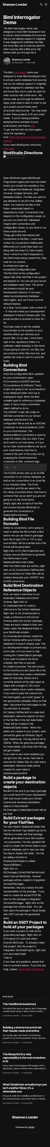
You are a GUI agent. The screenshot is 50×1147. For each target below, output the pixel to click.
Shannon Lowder (15, 4)
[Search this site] (41, 4)
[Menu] (46, 4)
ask (33, 125)
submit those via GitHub (30, 969)
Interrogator (20, 72)
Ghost (31, 1127)
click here (8, 148)
